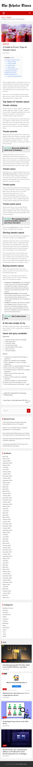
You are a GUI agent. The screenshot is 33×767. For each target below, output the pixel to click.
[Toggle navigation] (3, 13)
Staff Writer (6, 53)
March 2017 (6, 597)
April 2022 (5, 541)
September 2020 (7, 582)
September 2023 (7, 504)
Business (5, 610)
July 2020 (5, 586)
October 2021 (6, 554)
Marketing (5, 623)
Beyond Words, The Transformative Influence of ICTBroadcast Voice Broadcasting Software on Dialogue (15, 752)
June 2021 (6, 563)
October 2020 (6, 580)
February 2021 (7, 571)
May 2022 (5, 539)
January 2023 (6, 521)
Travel (4, 634)
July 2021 (5, 560)
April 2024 (5, 489)
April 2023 (5, 515)
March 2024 (6, 491)
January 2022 (6, 547)
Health (4, 617)
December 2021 (7, 550)
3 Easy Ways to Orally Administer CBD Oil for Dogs (16, 401)
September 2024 (7, 480)
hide (12, 57)
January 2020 (6, 593)
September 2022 (7, 530)
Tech (4, 632)
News (4, 625)
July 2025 (5, 467)
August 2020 (6, 584)
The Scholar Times (21, 764)
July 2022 (5, 534)
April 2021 (5, 567)
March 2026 (6, 459)
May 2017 (5, 595)
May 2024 (5, 487)
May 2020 (5, 589)
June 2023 (6, 511)
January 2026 (6, 461)
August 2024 (6, 482)
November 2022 (7, 526)
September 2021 (7, 556)
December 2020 (7, 576)
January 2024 (6, 495)
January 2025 (6, 474)
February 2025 (7, 472)
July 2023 (5, 508)
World (4, 636)
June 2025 (6, 469)
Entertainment (7, 614)
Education (5, 612)
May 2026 (5, 456)
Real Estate (6, 627)
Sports (5, 630)
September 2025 (7, 463)
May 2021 (5, 565)
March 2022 (6, 543)
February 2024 (7, 493)
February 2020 (7, 591)
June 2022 (6, 537)
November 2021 (7, 552)
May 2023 (5, 513)
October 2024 (6, 478)
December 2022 (7, 524)
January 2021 (6, 573)
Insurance (5, 619)
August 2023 (6, 506)
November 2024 (7, 476)
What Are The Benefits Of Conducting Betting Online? (15, 394)
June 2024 (6, 485)
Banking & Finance (8, 608)
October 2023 (6, 502)
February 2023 (7, 519)
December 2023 (7, 498)
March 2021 (6, 569)
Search (28, 411)
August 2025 (6, 465)
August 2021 (6, 558)
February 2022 (7, 545)
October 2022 (6, 528)
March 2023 (6, 517)
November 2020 (7, 578)
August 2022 (6, 532)
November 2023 (7, 500)
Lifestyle (6, 44)
